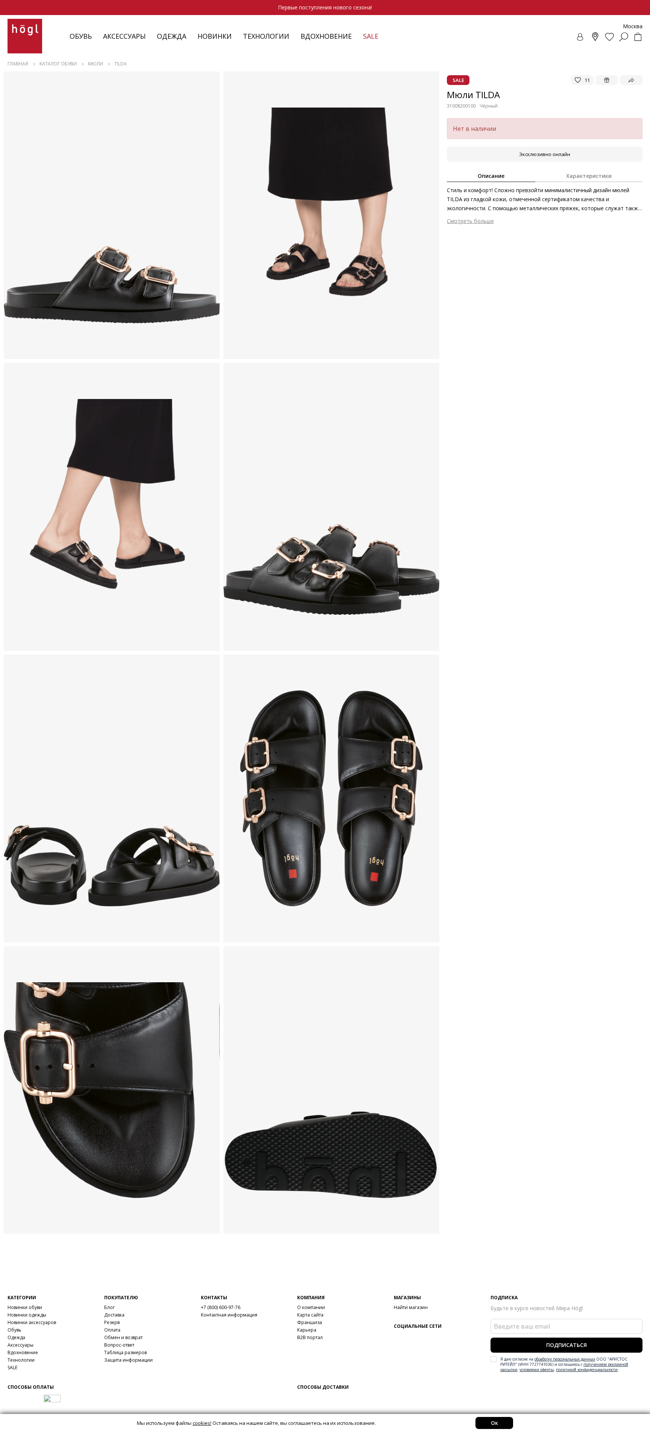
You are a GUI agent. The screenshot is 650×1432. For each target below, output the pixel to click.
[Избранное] (609, 36)
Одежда (171, 36)
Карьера (306, 1330)
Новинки (214, 36)
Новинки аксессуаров (32, 1322)
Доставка (114, 1315)
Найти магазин (411, 1307)
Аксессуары (124, 36)
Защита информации (128, 1360)
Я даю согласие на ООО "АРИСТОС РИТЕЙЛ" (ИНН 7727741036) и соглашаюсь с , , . (564, 1364)
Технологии (21, 1360)
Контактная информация (229, 1315)
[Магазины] (595, 36)
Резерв (112, 1322)
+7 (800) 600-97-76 (220, 1307)
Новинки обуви (25, 1307)
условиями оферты (536, 1369)
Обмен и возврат (123, 1337)
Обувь (81, 36)
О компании (311, 1307)
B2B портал (310, 1337)
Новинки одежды (27, 1315)
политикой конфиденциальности (587, 1369)
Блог (109, 1307)
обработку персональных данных (565, 1359)
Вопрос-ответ (119, 1345)
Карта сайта (310, 1315)
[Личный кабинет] (580, 36)
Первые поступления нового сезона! (325, 7)
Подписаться (566, 1345)
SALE (12, 1367)
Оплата (112, 1330)
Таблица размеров (125, 1352)
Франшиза (309, 1322)
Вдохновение (326, 36)
